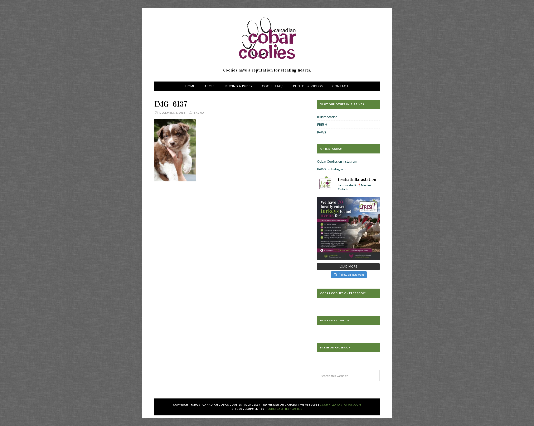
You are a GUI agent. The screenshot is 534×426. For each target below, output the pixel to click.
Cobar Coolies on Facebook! (343, 293)
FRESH (322, 124)
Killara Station (327, 117)
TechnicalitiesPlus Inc (283, 408)
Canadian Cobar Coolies (267, 39)
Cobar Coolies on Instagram (337, 161)
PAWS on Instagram (331, 169)
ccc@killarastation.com (340, 404)
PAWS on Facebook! (335, 320)
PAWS (321, 132)
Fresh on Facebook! (335, 347)
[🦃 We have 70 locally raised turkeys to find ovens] (348, 228)
